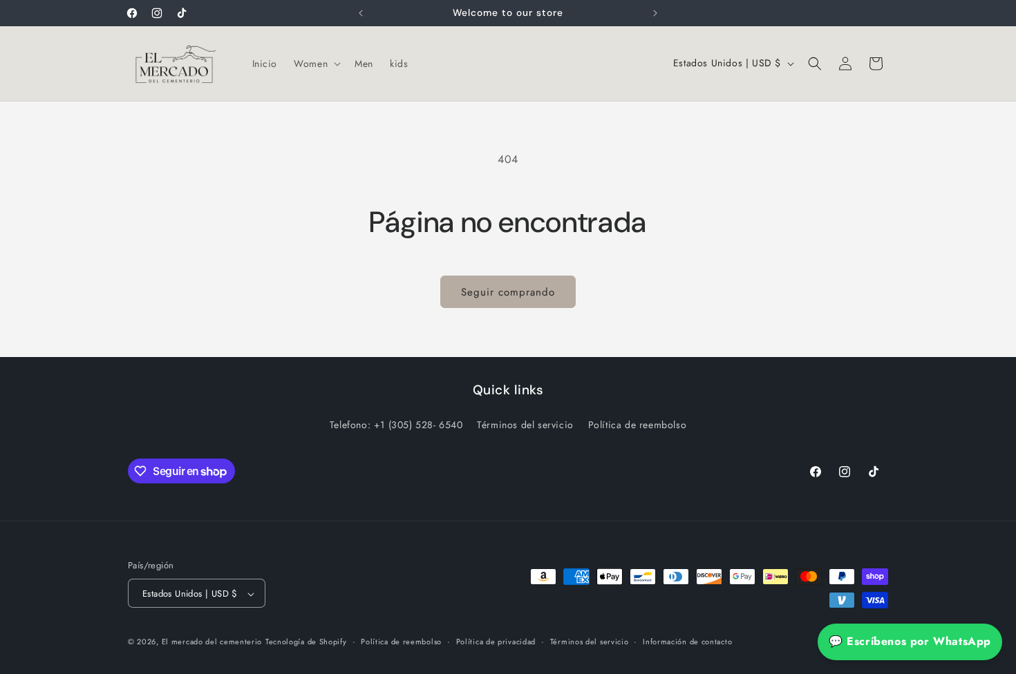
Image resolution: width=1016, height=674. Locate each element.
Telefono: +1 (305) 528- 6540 (396, 424)
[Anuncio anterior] (361, 13)
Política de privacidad (496, 641)
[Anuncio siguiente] (655, 13)
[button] (315, 63)
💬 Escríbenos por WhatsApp (910, 641)
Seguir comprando (508, 292)
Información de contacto (687, 641)
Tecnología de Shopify (306, 642)
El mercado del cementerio (212, 642)
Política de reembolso (637, 424)
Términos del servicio (525, 424)
